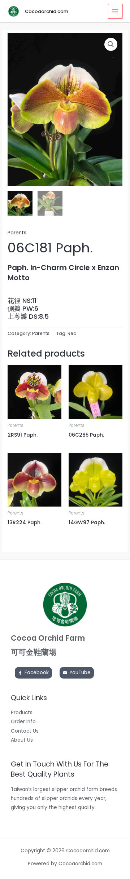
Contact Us (25, 731)
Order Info (23, 721)
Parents (17, 232)
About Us (22, 740)
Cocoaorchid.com (46, 11)
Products (21, 712)
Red (72, 333)
